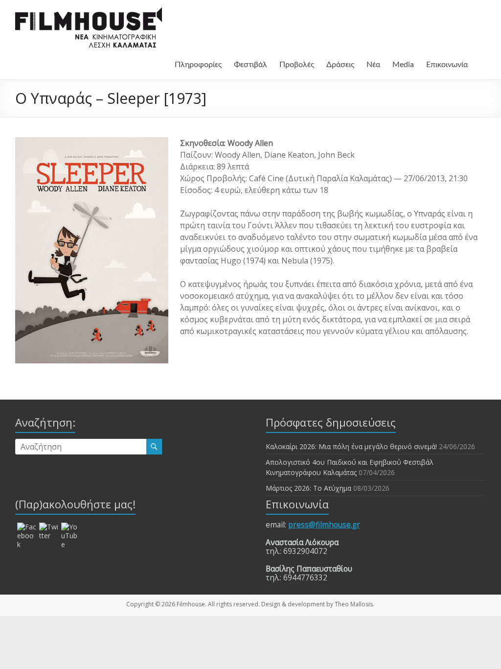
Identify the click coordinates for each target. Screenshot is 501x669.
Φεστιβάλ (250, 65)
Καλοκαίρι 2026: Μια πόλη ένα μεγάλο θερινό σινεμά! (351, 446)
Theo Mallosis (354, 604)
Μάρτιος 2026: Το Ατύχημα (308, 488)
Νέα (373, 65)
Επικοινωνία (447, 65)
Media (403, 65)
